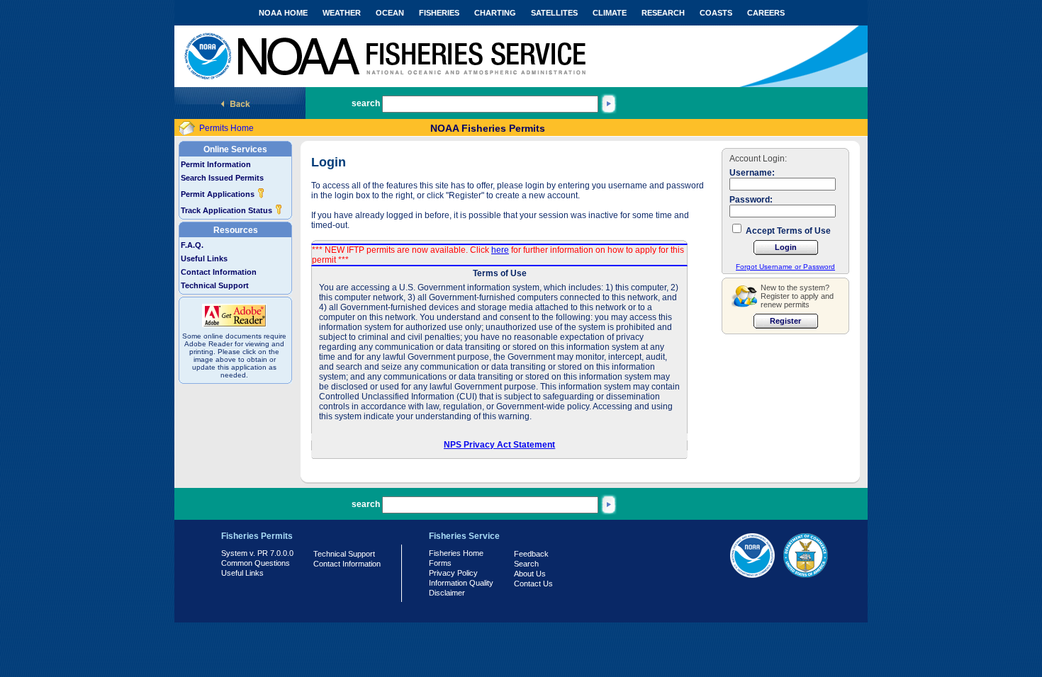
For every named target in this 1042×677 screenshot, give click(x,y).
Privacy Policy (453, 573)
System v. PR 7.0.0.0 (257, 553)
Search (526, 563)
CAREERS (766, 12)
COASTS (716, 12)
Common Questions (255, 563)
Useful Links (204, 258)
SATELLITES (554, 12)
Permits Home (226, 128)
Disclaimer (447, 592)
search (366, 103)
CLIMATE (610, 12)
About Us (530, 573)
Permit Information (216, 164)
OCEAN (390, 12)
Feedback (531, 554)
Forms (440, 563)
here (500, 250)
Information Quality (461, 583)
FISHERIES (439, 12)
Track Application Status (227, 210)
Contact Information (219, 272)
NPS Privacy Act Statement (499, 445)
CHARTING (495, 12)
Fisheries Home (456, 553)
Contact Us (533, 583)
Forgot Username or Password (785, 267)
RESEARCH (663, 12)
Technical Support (215, 285)
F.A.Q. (192, 245)
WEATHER (342, 12)
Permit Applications (219, 194)
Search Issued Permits (222, 177)
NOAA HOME (283, 12)
